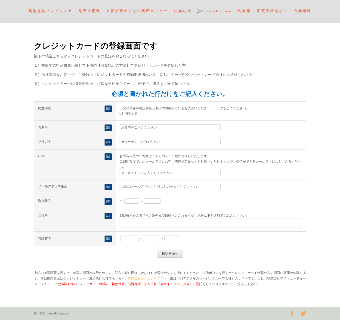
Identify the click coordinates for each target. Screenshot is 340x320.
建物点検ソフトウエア (50, 11)
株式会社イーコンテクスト (147, 278)
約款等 (244, 11)
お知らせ (183, 11)
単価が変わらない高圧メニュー (137, 11)
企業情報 (303, 11)
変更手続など (270, 11)
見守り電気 (89, 11)
